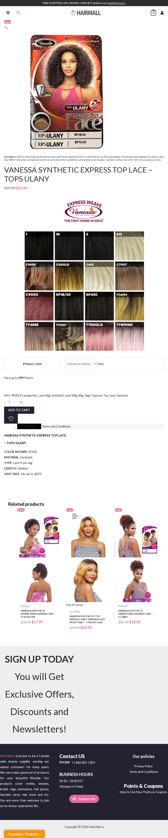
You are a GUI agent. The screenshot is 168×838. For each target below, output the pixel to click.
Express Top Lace (103, 395)
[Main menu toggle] (8, 12)
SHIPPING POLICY (117, 3)
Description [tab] (29, 426)
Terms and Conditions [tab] (56, 426)
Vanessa (122, 395)
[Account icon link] (162, 13)
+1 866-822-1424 (83, 762)
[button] (18, 12)
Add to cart (19, 410)
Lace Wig (44, 395)
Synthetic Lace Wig (64, 395)
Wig (81, 395)
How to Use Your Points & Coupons (143, 792)
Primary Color (32, 364)
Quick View (39, 599)
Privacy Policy (143, 766)
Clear (100, 364)
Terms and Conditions (143, 771)
